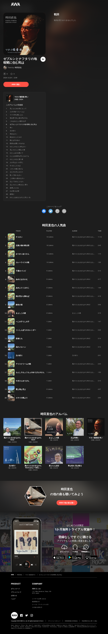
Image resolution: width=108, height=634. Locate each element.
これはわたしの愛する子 (18, 121)
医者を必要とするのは (17, 143)
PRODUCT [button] (16, 583)
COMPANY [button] (37, 583)
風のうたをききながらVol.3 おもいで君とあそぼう (88, 237)
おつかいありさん (22, 254)
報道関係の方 (36, 601)
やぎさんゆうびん (22, 381)
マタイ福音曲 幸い (21, 97)
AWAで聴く (16, 84)
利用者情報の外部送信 (71, 621)
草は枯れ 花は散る (75, 465)
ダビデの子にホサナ (16, 172)
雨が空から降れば (22, 296)
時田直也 (18, 67)
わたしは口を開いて (16, 153)
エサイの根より (22, 397)
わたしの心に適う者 (16, 159)
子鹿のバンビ (21, 271)
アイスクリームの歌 (23, 364)
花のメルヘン (21, 347)
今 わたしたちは (15, 165)
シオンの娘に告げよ (16, 169)
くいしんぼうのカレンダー (26, 330)
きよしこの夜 (21, 313)
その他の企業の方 (37, 607)
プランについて (16, 592)
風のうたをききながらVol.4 (81, 279)
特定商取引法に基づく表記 (89, 621)
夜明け (12, 194)
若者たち (19, 338)
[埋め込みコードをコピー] (64, 211)
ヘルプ (13, 599)
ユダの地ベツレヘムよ (17, 112)
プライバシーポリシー (54, 621)
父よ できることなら (17, 181)
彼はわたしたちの (16, 137)
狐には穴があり (15, 140)
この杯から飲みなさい (17, 178)
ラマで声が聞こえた (16, 115)
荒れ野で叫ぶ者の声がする (19, 118)
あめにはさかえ (22, 279)
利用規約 (41, 621)
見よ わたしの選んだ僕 (17, 150)
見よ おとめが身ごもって (18, 108)
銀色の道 (19, 304)
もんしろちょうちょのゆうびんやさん (30, 372)
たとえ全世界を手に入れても (19, 156)
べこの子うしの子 (22, 321)
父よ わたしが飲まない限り (19, 185)
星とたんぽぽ (54, 465)
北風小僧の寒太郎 (22, 245)
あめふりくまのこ (22, 287)
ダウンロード (15, 589)
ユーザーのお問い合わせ (39, 599)
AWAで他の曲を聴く (67, 502)
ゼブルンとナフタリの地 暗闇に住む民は (50, 575)
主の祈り (13, 131)
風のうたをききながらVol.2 (81, 304)
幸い (11, 127)
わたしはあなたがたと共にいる (20, 197)
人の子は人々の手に (16, 162)
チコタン (19, 237)
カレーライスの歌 (22, 262)
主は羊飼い (75, 437)
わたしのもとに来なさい (18, 146)
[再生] (43, 59)
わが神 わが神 (14, 191)
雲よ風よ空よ (21, 389)
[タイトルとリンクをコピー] (57, 211)
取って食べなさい (16, 175)
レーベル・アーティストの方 (40, 604)
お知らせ (14, 595)
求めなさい (13, 134)
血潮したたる (14, 188)
